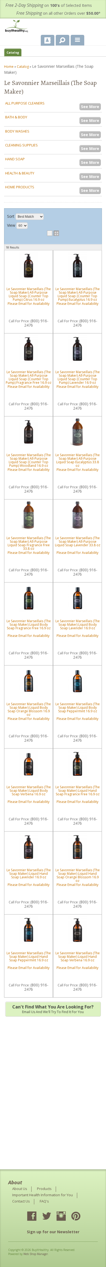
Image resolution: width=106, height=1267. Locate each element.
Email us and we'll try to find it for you (52, 1009)
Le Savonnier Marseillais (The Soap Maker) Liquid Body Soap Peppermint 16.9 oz (77, 707)
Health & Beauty (19, 173)
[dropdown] (77, 40)
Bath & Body (16, 117)
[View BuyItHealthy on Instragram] (66, 1216)
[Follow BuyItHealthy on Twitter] (51, 1216)
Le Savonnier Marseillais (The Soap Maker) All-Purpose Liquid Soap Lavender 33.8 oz (77, 541)
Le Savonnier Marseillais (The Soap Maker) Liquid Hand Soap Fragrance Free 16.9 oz (77, 790)
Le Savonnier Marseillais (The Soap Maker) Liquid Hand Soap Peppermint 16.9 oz (29, 956)
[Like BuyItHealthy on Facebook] (36, 1216)
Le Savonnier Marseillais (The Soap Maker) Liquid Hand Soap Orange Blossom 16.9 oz (77, 875)
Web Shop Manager (35, 1254)
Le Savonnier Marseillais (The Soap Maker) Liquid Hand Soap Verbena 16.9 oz (77, 956)
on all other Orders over (58, 13)
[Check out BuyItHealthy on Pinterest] (81, 1216)
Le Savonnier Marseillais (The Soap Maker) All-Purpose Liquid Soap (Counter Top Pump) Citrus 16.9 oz (29, 294)
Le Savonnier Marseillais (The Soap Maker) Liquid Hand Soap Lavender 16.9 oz (29, 873)
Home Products (19, 187)
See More (90, 106)
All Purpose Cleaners (25, 103)
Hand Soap (15, 159)
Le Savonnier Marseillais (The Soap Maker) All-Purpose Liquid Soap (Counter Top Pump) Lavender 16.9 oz (77, 377)
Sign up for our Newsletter (53, 1231)
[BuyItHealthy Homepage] (17, 27)
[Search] (60, 39)
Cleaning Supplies (21, 145)
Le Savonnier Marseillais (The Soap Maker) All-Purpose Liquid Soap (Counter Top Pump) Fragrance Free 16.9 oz (28, 377)
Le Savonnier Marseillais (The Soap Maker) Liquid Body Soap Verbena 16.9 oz (29, 790)
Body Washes (17, 131)
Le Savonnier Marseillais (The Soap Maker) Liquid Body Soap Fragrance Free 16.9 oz (29, 624)
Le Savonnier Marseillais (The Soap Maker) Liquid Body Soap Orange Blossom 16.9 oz (29, 709)
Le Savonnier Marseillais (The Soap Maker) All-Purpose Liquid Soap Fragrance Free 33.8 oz (29, 543)
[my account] (47, 40)
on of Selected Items (48, 5)
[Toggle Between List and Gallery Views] (53, 233)
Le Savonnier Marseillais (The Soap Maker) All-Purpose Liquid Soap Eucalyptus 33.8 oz (77, 460)
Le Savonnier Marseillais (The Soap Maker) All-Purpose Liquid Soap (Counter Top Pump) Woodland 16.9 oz (29, 460)
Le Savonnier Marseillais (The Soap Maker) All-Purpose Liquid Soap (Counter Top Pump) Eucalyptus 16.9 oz (77, 294)
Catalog (13, 52)
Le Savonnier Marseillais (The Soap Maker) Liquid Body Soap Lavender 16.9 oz (77, 624)
